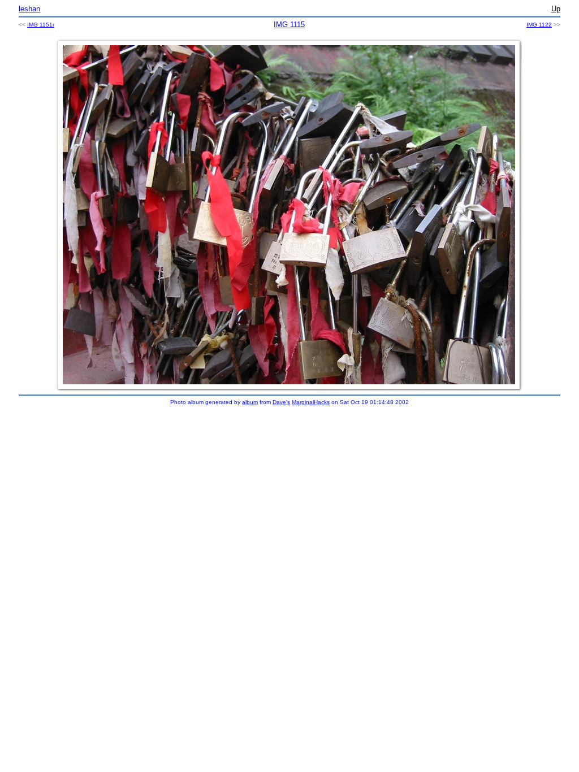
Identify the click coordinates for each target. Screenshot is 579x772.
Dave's (281, 402)
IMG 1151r (40, 24)
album (250, 402)
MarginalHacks (311, 402)
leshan (29, 9)
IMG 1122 (539, 24)
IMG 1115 (289, 24)
